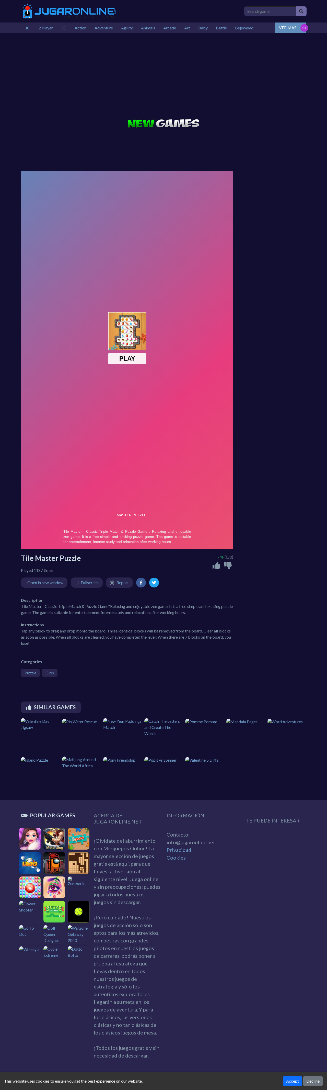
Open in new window (45, 582)
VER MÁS (287, 27)
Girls (49, 672)
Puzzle (30, 672)
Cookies (176, 857)
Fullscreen (90, 582)
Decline (313, 1080)
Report (122, 582)
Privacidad (179, 850)
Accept (292, 1080)
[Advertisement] (163, 77)
